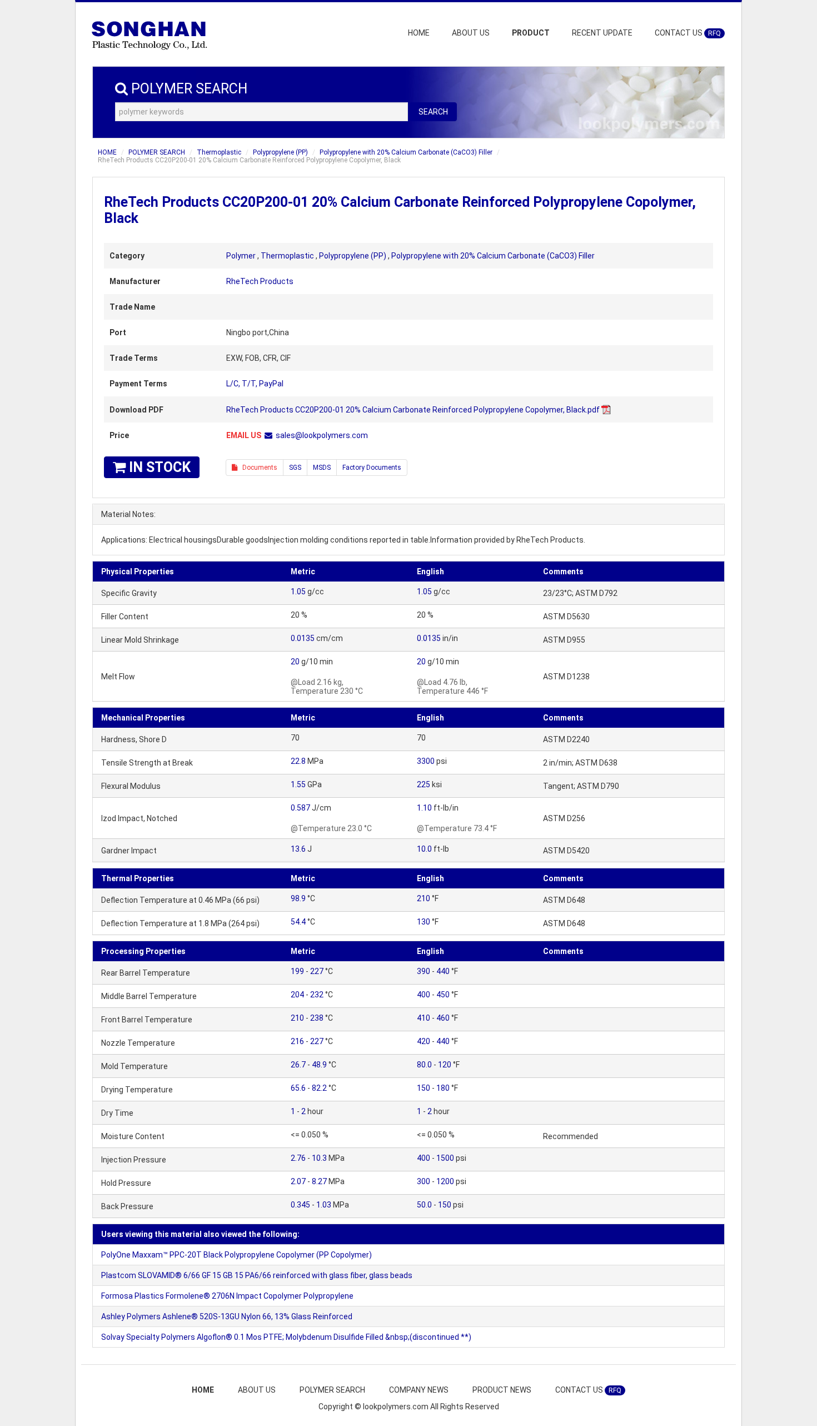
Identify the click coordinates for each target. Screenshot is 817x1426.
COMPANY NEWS (419, 1389)
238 (316, 1017)
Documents (257, 467)
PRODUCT (531, 32)
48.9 (319, 1064)
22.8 (298, 761)
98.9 (298, 898)
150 (423, 1088)
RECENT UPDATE (602, 32)
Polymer (241, 255)
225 (423, 784)
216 (297, 1041)
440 (443, 971)
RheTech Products (259, 281)
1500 (445, 1158)
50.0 (424, 1204)
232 (316, 994)
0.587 (300, 807)
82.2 (319, 1088)
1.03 (323, 1204)
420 (423, 1041)
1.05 (298, 591)
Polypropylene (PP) (280, 152)
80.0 (424, 1064)
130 (423, 921)
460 (443, 1017)
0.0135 (303, 638)
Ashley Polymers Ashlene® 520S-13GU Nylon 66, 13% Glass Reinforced (226, 1316)
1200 (445, 1181)
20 (295, 661)
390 (423, 971)
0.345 (300, 1204)
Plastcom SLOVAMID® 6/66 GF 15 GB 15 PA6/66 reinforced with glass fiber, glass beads (256, 1275)
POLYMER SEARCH (156, 152)
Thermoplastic (219, 152)
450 (443, 994)
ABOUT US (471, 32)
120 (444, 1064)
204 (297, 994)
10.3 (319, 1158)
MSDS (322, 467)
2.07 (298, 1181)
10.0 (424, 848)
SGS (295, 467)
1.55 (298, 784)
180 (443, 1088)
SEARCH (433, 111)
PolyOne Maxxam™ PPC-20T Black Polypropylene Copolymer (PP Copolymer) (236, 1254)
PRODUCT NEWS (501, 1389)
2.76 (298, 1158)
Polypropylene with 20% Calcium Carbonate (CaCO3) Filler (406, 152)
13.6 (298, 848)
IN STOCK (158, 467)
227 (316, 971)
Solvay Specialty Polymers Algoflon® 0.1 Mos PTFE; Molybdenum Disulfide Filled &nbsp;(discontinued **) (286, 1337)
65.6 (298, 1088)
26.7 (298, 1064)
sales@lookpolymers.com (322, 435)
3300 (426, 761)
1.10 (424, 807)
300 (423, 1181)
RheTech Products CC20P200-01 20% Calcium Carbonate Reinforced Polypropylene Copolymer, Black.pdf (413, 409)
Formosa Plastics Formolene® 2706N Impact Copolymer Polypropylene (227, 1295)
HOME (419, 32)
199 (297, 971)
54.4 (298, 921)
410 (423, 1017)
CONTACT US (688, 32)
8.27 (319, 1181)
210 (423, 898)
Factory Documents (371, 467)
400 (423, 994)
